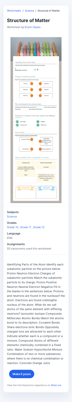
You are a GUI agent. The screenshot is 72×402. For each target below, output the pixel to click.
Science (29, 10)
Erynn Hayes (33, 27)
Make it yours (22, 374)
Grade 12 (38, 227)
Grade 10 (12, 227)
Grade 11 (25, 227)
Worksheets (14, 10)
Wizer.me (56, 385)
